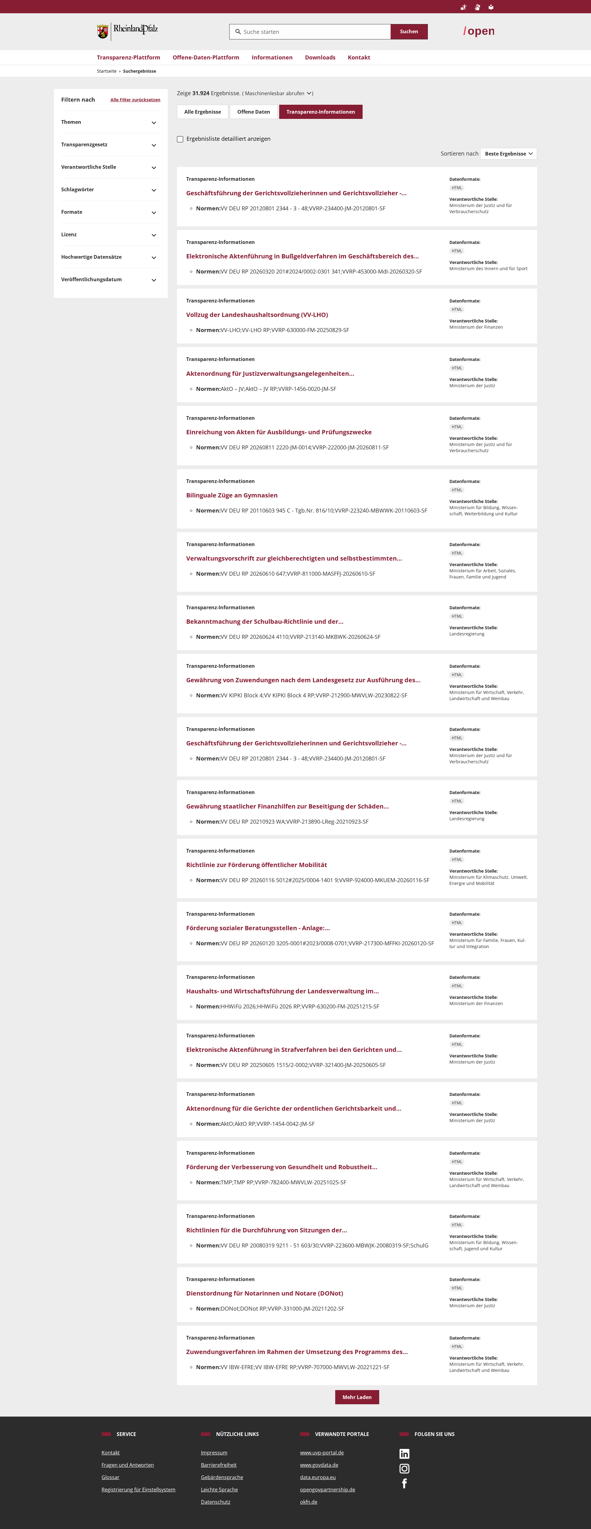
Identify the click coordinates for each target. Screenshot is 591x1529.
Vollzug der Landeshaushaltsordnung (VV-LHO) (257, 314)
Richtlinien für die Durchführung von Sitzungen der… (266, 1230)
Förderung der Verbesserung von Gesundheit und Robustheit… (281, 1167)
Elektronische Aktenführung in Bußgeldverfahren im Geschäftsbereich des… (302, 256)
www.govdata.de (319, 1465)
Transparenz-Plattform (128, 57)
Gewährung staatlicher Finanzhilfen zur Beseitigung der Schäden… (287, 806)
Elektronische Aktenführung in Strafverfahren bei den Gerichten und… (294, 1049)
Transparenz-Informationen (321, 111)
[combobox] (310, 31)
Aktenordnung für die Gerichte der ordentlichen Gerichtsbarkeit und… (293, 1108)
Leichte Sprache (219, 1489)
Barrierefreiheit (219, 1465)
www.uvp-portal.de (322, 1452)
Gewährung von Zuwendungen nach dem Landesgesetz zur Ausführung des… (303, 680)
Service (125, 1434)
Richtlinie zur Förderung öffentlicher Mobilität (256, 865)
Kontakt (359, 57)
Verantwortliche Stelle (88, 167)
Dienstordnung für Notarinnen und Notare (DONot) (264, 1293)
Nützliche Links (237, 1434)
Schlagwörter (77, 189)
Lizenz (69, 234)
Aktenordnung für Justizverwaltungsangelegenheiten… (270, 373)
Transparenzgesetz (84, 144)
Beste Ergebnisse (506, 153)
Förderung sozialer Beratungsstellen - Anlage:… (258, 928)
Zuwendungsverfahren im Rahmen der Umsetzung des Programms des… (297, 1352)
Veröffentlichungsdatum (91, 279)
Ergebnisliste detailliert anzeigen (228, 138)
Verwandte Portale (341, 1434)
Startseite (107, 71)
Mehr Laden (357, 1397)
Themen (71, 122)
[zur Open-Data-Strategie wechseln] (478, 31)
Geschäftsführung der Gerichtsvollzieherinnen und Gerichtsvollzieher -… (296, 193)
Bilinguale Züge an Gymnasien (232, 495)
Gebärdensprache (222, 1477)
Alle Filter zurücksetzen (135, 100)
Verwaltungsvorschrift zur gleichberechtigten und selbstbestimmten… (294, 558)
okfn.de (308, 1502)
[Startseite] (127, 31)
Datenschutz (216, 1502)
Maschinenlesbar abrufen (275, 93)
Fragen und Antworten (128, 1465)
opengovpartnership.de (327, 1489)
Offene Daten (253, 111)
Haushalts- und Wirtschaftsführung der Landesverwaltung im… (282, 991)
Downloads (320, 57)
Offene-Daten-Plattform (206, 57)
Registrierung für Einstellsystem (138, 1489)
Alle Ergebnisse (202, 111)
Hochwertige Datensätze (91, 256)
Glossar (110, 1477)
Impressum (214, 1452)
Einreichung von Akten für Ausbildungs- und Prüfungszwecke (279, 432)
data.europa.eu (318, 1477)
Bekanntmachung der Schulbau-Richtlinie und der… (265, 621)
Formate (71, 212)
